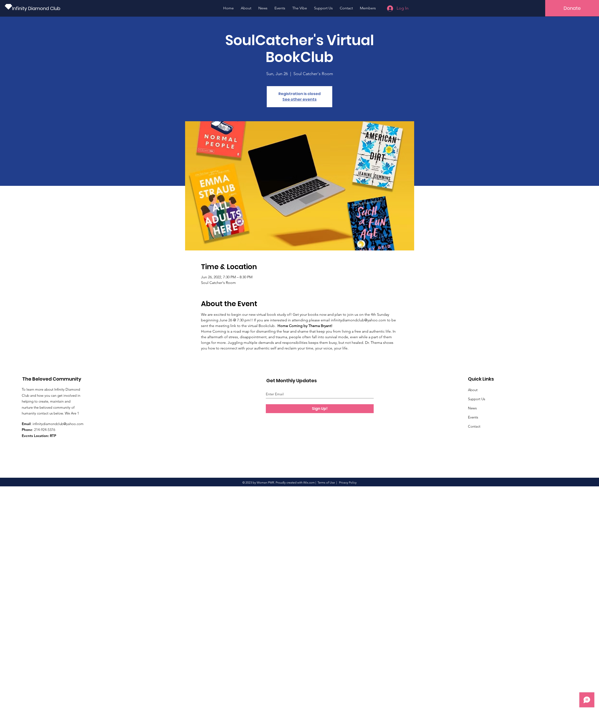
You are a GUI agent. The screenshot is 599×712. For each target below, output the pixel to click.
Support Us (476, 399)
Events (473, 417)
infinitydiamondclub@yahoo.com (58, 424)
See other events (299, 99)
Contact (474, 426)
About (473, 390)
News (472, 408)
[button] (572, 8)
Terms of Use (326, 482)
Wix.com (309, 482)
